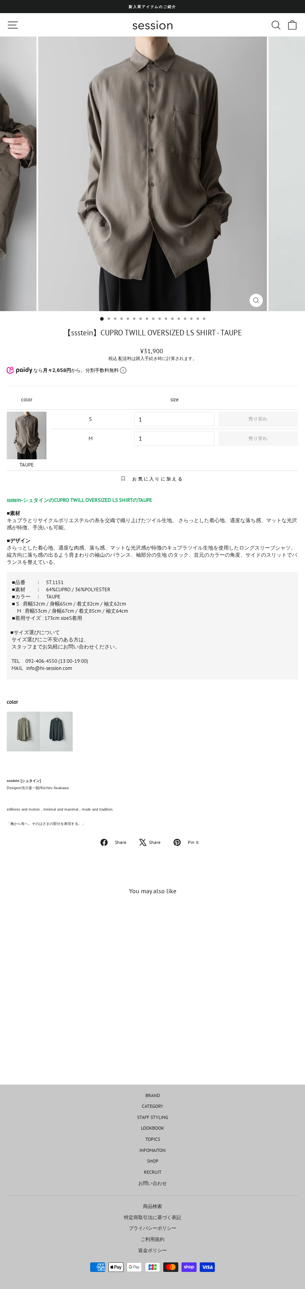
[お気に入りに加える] (109, 916)
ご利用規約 (152, 1239)
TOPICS (152, 1139)
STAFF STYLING (152, 1117)
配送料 (124, 358)
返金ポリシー (152, 1250)
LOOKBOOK (152, 1128)
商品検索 (152, 1206)
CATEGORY (152, 1106)
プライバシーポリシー (152, 1228)
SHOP (152, 1161)
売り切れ (258, 419)
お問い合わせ (152, 1183)
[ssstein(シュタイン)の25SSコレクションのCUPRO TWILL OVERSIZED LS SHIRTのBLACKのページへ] (56, 735)
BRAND (152, 1095)
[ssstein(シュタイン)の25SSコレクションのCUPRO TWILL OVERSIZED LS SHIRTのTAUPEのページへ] (23, 735)
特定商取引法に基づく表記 (152, 1217)
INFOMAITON (152, 1150)
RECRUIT (153, 1172)
